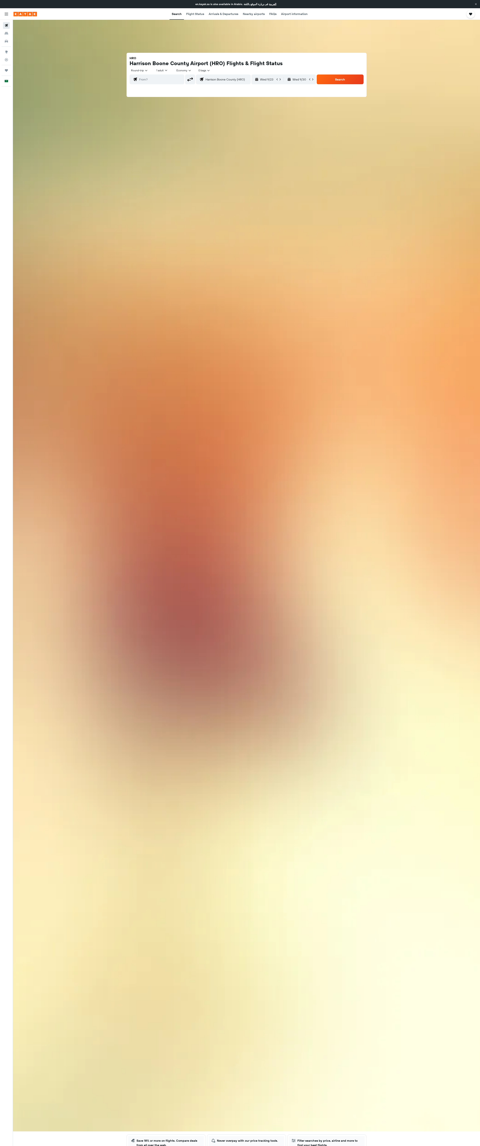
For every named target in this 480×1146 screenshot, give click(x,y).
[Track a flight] (6, 59)
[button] (476, 4)
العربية (272, 4)
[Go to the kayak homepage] (25, 14)
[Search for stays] (6, 33)
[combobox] (139, 70)
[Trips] (6, 70)
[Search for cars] (6, 41)
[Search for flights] (6, 25)
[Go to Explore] (6, 52)
